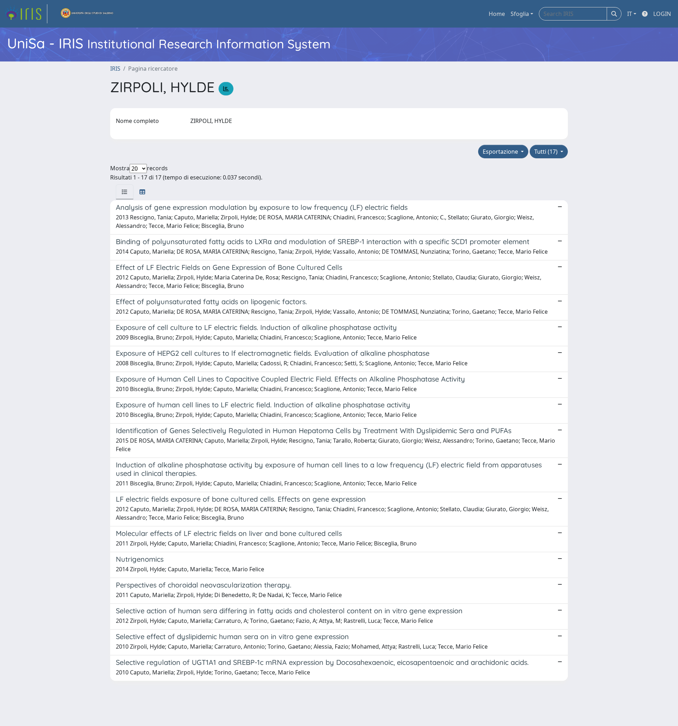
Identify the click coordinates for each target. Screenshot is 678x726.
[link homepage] (25, 13)
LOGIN (662, 14)
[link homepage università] (87, 13)
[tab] (124, 191)
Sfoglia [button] (520, 14)
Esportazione (501, 151)
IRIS (115, 68)
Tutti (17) (546, 151)
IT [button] (629, 14)
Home (497, 14)
